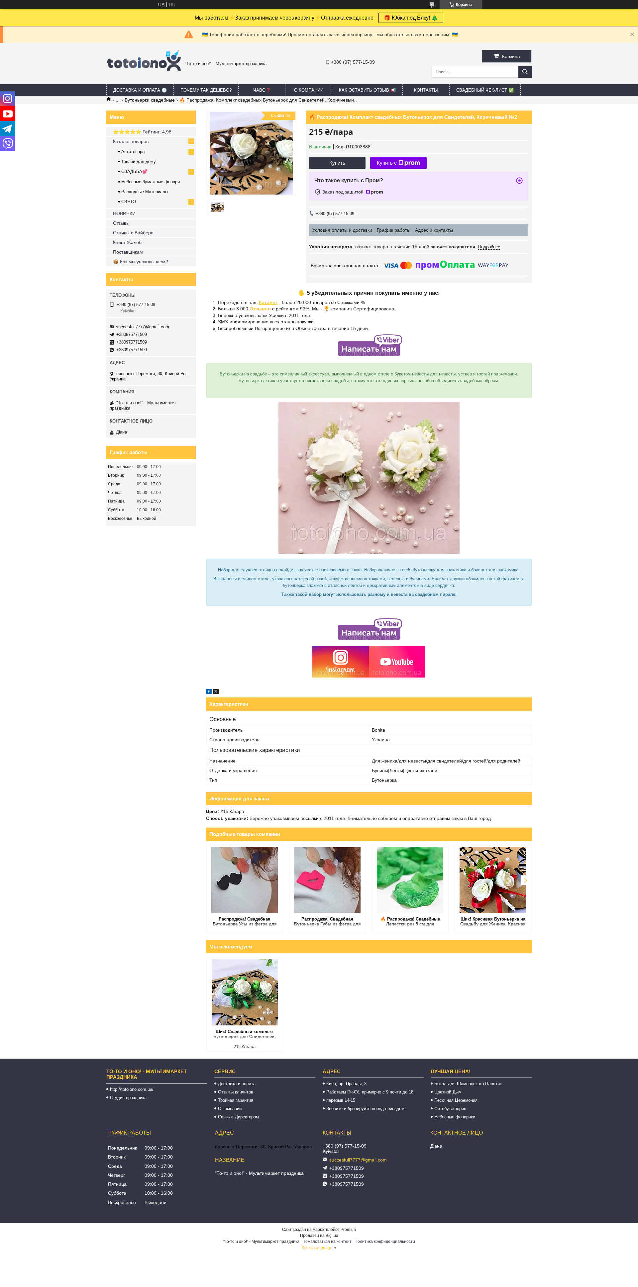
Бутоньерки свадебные (150, 100)
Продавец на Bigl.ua (319, 1235)
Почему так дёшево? (206, 90)
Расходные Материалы (144, 191)
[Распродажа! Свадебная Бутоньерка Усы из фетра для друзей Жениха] (245, 880)
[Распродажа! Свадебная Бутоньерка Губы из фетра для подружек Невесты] (327, 880)
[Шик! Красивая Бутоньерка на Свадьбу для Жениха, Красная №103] (493, 880)
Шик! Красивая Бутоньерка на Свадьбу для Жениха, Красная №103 (493, 922)
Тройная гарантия (235, 1100)
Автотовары (133, 151)
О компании (308, 90)
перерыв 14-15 (340, 1100)
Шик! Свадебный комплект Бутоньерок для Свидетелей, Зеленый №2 (244, 1034)
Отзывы (121, 223)
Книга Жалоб (127, 242)
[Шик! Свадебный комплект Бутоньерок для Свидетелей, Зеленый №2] (245, 992)
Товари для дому (138, 161)
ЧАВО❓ (262, 90)
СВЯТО (128, 201)
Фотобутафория (450, 1108)
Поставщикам (128, 252)
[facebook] (209, 692)
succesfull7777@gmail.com (142, 326)
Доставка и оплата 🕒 (140, 90)
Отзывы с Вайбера (133, 232)
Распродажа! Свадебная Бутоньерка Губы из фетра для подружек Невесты (327, 922)
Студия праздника (128, 1097)
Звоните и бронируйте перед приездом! (366, 1108)
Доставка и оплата (237, 1083)
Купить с (387, 163)
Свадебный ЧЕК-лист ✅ (485, 90)
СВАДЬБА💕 (134, 171)
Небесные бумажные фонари (150, 181)
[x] (216, 692)
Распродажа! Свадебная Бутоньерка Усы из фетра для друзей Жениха (245, 922)
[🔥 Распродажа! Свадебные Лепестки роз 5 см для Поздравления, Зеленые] (410, 880)
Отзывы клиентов (235, 1091)
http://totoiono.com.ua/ (132, 1089)
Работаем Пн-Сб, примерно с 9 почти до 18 (369, 1091)
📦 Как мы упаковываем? (140, 261)
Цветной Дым (448, 1091)
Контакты (426, 90)
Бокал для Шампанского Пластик (468, 1083)
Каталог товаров (131, 141)
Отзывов (260, 308)
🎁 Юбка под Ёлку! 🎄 (411, 18)
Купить (337, 163)
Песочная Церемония (456, 1100)
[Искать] (525, 72)
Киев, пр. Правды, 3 (346, 1083)
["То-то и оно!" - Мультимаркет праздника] (143, 79)
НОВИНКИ (124, 213)
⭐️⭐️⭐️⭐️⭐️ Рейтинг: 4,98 (142, 131)
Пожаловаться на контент (327, 1241)
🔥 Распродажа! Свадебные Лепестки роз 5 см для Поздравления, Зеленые (410, 922)
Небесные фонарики (454, 1116)
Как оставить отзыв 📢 (367, 90)
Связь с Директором (238, 1116)
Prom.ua (348, 1229)
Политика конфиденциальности (385, 1241)
